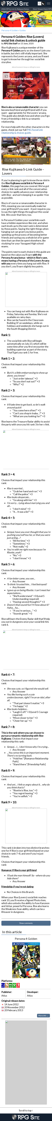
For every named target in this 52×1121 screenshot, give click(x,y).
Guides (22, 30)
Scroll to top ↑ (26, 1110)
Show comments (26, 923)
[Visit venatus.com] (45, 95)
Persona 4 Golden (9, 30)
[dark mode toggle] (41, 3)
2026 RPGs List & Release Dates (15, 9)
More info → (43, 1015)
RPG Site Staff (10, 43)
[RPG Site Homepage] (15, 3)
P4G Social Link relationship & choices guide (22, 131)
